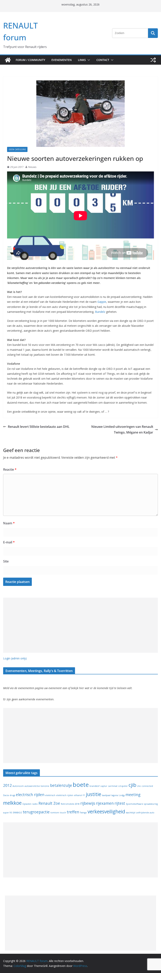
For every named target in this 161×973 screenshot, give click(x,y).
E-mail (9, 542)
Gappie (101, 302)
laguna (114, 795)
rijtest (119, 803)
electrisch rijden (30, 794)
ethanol (78, 795)
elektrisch (50, 795)
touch (63, 812)
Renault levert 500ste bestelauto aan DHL (39, 426)
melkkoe (12, 803)
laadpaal (106, 795)
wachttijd (130, 812)
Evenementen (61, 60)
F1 (84, 795)
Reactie (9, 469)
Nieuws (32, 167)
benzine (45, 786)
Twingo (83, 812)
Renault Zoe (49, 803)
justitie (93, 794)
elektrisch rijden (64, 795)
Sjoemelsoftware (134, 804)
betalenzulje (61, 785)
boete (81, 785)
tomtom (54, 812)
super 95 (7, 812)
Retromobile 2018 (70, 804)
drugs (12, 795)
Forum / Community (30, 60)
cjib (132, 785)
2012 (7, 785)
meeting (132, 794)
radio (35, 804)
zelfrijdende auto (145, 812)
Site (6, 561)
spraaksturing (151, 804)
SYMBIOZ (17, 812)
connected (147, 786)
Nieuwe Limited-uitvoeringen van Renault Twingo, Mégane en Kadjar (122, 429)
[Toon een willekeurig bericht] (153, 60)
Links (82, 60)
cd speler (123, 786)
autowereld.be (32, 786)
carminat (112, 786)
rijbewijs (87, 803)
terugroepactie (36, 812)
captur (103, 786)
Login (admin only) (15, 658)
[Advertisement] (80, 625)
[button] (88, 60)
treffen (73, 812)
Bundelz (100, 312)
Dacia (6, 795)
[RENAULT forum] (8, 60)
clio (139, 786)
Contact (102, 60)
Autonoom (18, 786)
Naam (9, 523)
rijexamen (105, 803)
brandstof (95, 786)
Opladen (26, 804)
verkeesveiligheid (106, 811)
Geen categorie (17, 149)
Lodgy (122, 795)
